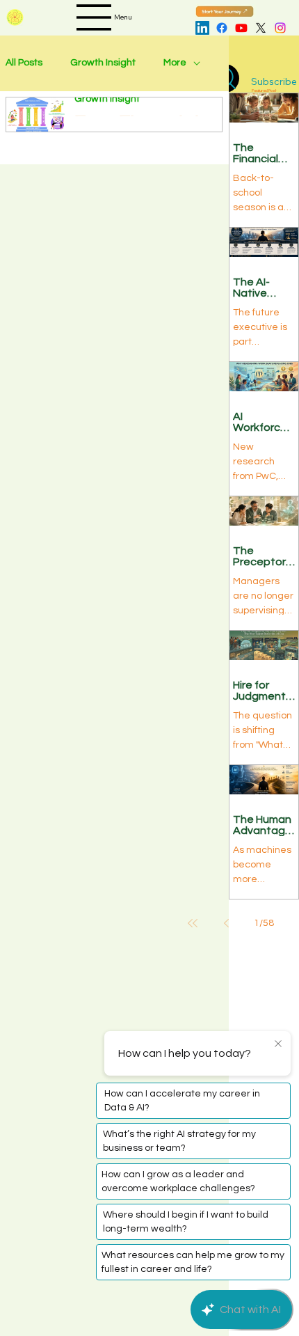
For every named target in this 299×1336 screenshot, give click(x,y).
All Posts (24, 63)
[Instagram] (280, 28)
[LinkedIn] (202, 28)
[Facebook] (222, 28)
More (174, 63)
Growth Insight (103, 63)
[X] (261, 28)
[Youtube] (241, 28)
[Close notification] (278, 1044)
